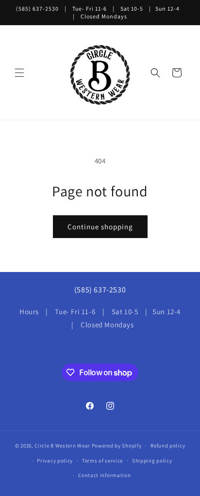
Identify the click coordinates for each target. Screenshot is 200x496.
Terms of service (102, 460)
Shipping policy (152, 460)
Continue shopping (100, 226)
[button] (19, 72)
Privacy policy (55, 460)
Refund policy (167, 445)
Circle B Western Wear (62, 445)
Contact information (104, 475)
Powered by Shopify (117, 445)
